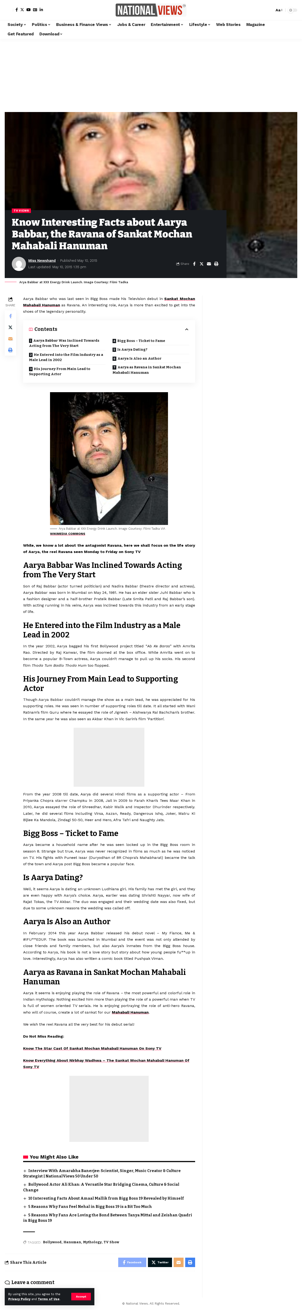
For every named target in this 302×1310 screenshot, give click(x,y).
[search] (269, 10)
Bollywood (52, 1242)
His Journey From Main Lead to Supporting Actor (59, 371)
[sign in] (9, 10)
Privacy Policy (19, 1299)
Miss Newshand (42, 260)
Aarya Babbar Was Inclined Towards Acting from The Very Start (64, 343)
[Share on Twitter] (201, 264)
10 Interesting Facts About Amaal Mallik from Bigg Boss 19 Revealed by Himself (106, 1198)
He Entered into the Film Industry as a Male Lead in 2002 (66, 357)
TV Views (21, 210)
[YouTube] (28, 10)
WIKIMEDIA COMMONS (67, 534)
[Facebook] (16, 10)
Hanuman (72, 1242)
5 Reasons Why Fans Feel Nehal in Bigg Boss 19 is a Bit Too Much (90, 1206)
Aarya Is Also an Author (139, 358)
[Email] (209, 264)
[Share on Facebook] (194, 264)
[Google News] (35, 10)
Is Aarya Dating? (132, 349)
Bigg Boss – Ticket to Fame (141, 341)
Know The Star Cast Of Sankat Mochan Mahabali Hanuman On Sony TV (92, 1048)
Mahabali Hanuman (130, 1012)
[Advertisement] (151, 74)
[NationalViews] (151, 10)
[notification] (262, 10)
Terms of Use (48, 1299)
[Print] (216, 264)
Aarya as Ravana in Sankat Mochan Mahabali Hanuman (147, 370)
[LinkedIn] (41, 10)
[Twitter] (22, 10)
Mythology (92, 1242)
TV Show (111, 1242)
